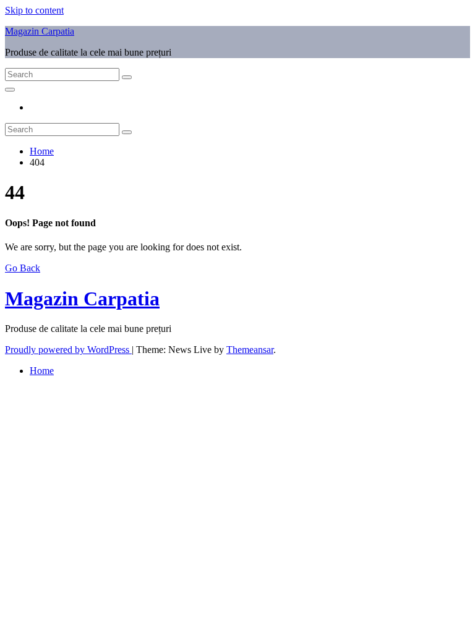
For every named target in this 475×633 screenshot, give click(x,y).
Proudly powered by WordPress (68, 349)
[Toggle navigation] (10, 89)
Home (42, 151)
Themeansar (249, 349)
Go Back (22, 268)
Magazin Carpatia (39, 31)
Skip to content (34, 10)
